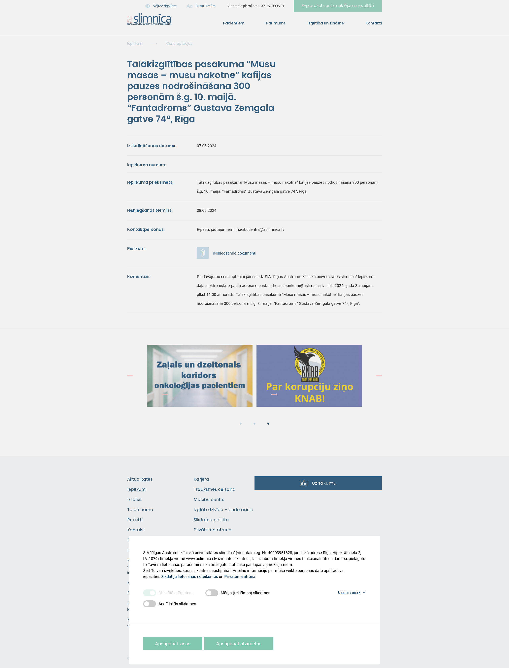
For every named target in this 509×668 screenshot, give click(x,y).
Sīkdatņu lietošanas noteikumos (189, 576)
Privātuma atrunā (239, 576)
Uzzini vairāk (349, 592)
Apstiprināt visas (172, 644)
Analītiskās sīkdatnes (177, 603)
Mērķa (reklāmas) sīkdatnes (245, 592)
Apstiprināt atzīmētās (238, 644)
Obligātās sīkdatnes (175, 592)
